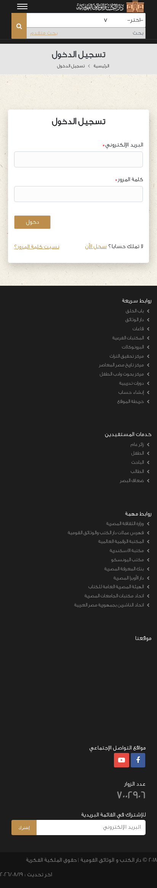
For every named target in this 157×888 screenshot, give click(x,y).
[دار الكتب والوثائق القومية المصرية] (109, 6)
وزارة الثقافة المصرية (125, 523)
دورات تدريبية (131, 383)
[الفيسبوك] (138, 760)
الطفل (137, 453)
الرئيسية (101, 65)
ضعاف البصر (132, 480)
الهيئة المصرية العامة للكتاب (116, 586)
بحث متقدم (44, 33)
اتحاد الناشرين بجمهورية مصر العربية (109, 605)
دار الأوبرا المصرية (129, 578)
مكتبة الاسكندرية (127, 550)
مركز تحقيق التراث (127, 356)
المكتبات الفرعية (128, 338)
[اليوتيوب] (121, 760)
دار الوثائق (134, 319)
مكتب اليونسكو (127, 559)
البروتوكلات (133, 347)
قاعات (138, 328)
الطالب (137, 471)
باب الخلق (135, 311)
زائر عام (137, 444)
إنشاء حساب (131, 392)
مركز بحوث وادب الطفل (122, 374)
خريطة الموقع (130, 401)
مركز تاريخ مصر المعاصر (121, 365)
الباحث (137, 462)
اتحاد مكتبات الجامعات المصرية (114, 595)
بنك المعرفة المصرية (124, 568)
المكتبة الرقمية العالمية (121, 541)
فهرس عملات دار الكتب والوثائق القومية (106, 532)
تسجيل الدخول (71, 65)
